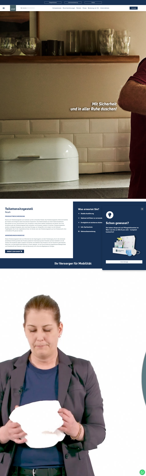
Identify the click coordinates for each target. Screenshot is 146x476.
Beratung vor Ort (93, 8)
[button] (3, 8)
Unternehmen (104, 8)
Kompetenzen (57, 8)
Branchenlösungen (69, 8)
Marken (78, 8)
